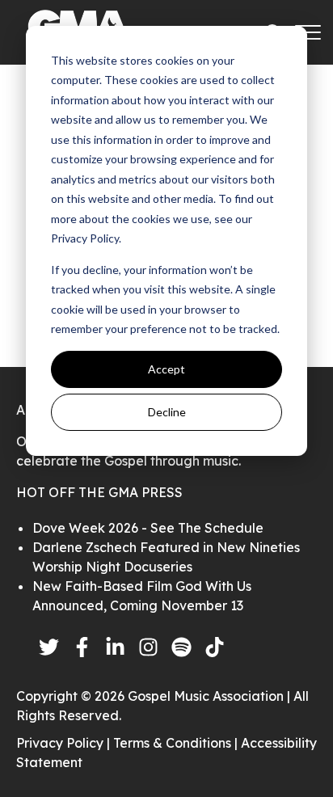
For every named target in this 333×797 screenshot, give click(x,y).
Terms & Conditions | (177, 743)
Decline (167, 412)
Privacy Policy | (64, 743)
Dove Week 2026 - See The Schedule (147, 528)
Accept (166, 369)
